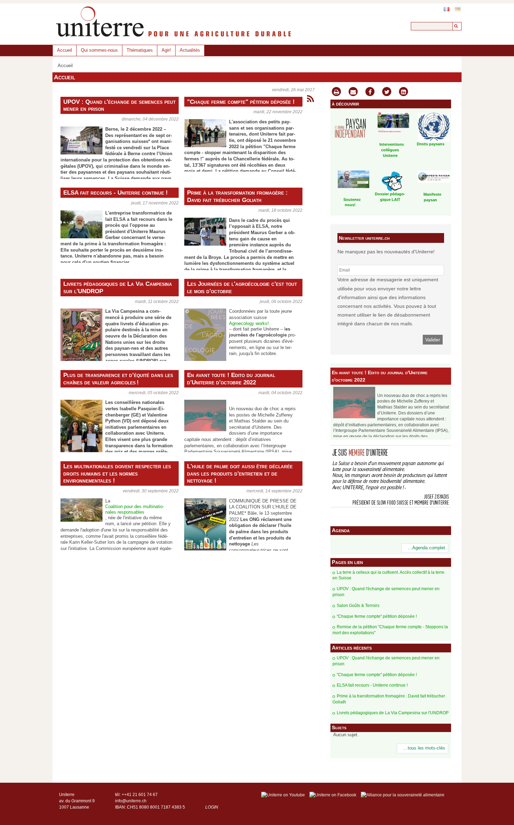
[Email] (353, 92)
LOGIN (211, 807)
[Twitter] (387, 92)
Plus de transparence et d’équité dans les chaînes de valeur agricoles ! (118, 378)
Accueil (64, 50)
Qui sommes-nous (99, 50)
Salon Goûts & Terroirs (358, 605)
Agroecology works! (249, 323)
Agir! (166, 50)
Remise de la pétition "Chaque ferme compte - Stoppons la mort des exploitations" (390, 629)
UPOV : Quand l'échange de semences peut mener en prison (119, 105)
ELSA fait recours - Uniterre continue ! (115, 192)
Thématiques (140, 50)
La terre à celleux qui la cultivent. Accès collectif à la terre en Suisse (388, 575)
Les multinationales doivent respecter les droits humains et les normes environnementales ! (117, 473)
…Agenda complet (426, 547)
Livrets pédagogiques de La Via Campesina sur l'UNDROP (117, 287)
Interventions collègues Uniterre (391, 150)
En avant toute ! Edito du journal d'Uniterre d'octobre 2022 (231, 378)
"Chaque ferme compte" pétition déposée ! (241, 101)
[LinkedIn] (403, 92)
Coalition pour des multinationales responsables (134, 509)
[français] (446, 9)
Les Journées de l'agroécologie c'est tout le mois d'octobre (242, 287)
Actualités (190, 50)
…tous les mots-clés (424, 748)
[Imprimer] (336, 92)
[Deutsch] (458, 9)
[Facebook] (370, 92)
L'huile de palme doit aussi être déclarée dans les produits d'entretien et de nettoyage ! (240, 473)
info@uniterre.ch (131, 800)
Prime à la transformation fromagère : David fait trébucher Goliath (237, 196)
